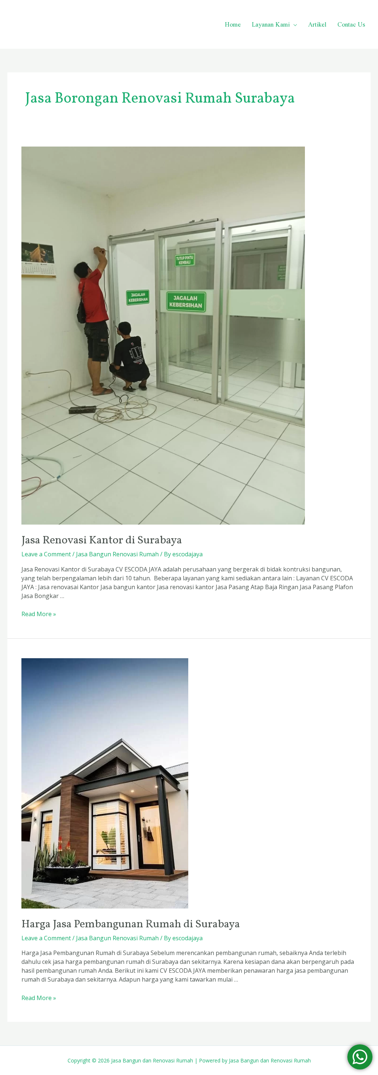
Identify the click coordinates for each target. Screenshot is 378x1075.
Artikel (317, 24)
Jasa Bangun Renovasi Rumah (117, 554)
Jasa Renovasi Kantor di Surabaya (101, 540)
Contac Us (351, 24)
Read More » (38, 614)
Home (233, 24)
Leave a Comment (46, 554)
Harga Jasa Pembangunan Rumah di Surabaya (130, 924)
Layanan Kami (271, 24)
